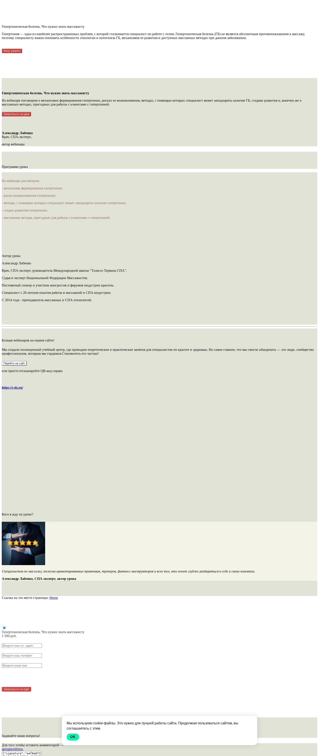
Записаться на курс (16, 689)
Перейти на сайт (14, 363)
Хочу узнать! (11, 50)
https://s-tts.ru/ (12, 387)
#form (53, 598)
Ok (73, 737)
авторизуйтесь (12, 749)
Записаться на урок (16, 114)
